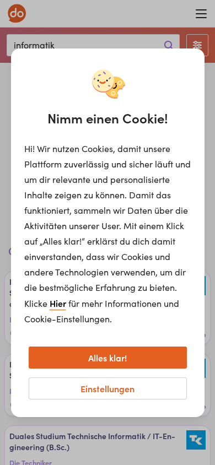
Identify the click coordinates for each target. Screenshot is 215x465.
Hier (58, 303)
